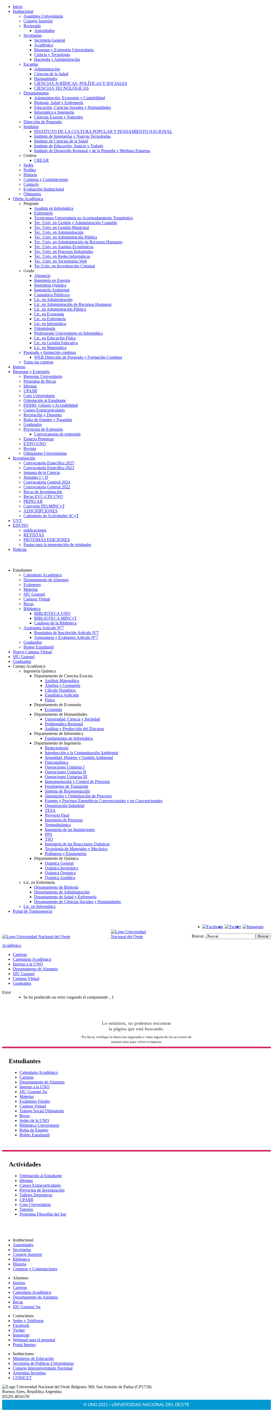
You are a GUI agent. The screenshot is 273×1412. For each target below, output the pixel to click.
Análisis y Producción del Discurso (74, 728)
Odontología (44, 328)
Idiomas (30, 386)
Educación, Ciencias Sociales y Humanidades (72, 107)
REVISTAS (33, 535)
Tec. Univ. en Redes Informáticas (62, 256)
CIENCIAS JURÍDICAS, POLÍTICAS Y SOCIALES (80, 83)
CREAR (41, 160)
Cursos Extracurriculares (44, 410)
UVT (17, 520)
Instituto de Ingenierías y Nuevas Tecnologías (72, 136)
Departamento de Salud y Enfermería (65, 897)
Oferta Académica (28, 198)
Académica (43, 45)
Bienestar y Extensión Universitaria (64, 50)
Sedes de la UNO (34, 1120)
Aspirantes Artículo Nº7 (43, 628)
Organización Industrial (64, 805)
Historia (30, 174)
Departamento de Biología (56, 887)
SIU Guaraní (34, 594)
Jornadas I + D (35, 477)
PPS (48, 834)
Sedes (28, 165)
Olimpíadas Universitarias (45, 453)
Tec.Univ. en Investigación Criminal (64, 266)
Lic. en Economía (49, 314)
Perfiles (29, 170)
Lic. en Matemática (50, 347)
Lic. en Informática (50, 323)
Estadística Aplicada (62, 695)
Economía (53, 709)
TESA (50, 810)
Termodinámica (58, 824)
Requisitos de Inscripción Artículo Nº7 (66, 632)
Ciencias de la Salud (51, 74)
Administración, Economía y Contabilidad (69, 98)
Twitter (19, 1330)
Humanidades (45, 78)
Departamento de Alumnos (46, 580)
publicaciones (34, 530)
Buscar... (199, 936)
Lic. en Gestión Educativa (56, 343)
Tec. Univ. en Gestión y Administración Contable (75, 222)
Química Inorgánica (61, 868)
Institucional (23, 11)
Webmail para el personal (34, 1340)
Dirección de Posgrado (42, 122)
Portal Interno (24, 1344)
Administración (47, 69)
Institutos (31, 126)
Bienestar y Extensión (31, 371)
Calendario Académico (42, 575)
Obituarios (32, 194)
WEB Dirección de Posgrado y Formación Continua (78, 357)
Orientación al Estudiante (44, 400)
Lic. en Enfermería (50, 319)
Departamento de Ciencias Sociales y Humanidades (77, 901)
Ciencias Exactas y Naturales (58, 117)
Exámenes (32, 584)
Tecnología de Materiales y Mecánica (76, 849)
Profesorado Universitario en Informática (68, 333)
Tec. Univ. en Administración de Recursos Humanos (78, 242)
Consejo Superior (38, 21)
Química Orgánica (60, 873)
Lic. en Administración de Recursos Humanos (72, 304)
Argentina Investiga (29, 1373)
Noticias (20, 549)
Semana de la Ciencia (41, 472)
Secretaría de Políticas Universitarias (43, 1363)
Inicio (17, 6)
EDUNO (20, 525)
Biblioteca (32, 608)
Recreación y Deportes (42, 415)
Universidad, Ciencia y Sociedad (72, 719)
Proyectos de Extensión (43, 429)
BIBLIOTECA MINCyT (55, 618)
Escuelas (30, 64)
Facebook (21, 1325)
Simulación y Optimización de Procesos (78, 796)
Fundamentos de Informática (69, 738)
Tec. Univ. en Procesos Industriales (63, 251)
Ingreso (19, 367)
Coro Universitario (39, 395)
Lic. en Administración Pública (60, 309)
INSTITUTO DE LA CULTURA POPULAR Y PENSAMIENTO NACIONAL (103, 131)
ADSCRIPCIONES (40, 511)
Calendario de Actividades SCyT (51, 515)
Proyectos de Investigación (42, 1190)
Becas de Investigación (42, 491)
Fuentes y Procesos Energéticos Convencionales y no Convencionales (103, 800)
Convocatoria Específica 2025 (48, 463)
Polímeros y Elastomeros (65, 853)
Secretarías (32, 35)
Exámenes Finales (34, 1101)
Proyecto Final (57, 815)
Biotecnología (56, 748)
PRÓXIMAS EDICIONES (46, 539)
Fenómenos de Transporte (66, 786)
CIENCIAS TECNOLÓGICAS (61, 88)
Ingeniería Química (50, 285)
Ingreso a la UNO (28, 964)
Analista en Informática (53, 208)
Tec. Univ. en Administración (58, 232)
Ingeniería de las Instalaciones (70, 829)
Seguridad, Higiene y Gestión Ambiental (79, 757)
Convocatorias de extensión (57, 434)
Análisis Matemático (62, 680)
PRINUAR (33, 501)
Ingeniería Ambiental (51, 290)
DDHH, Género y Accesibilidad (50, 405)
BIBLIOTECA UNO (52, 613)
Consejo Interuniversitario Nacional (43, 1368)
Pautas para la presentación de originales (57, 544)
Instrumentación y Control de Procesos (77, 781)
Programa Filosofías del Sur (42, 1214)
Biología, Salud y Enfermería (58, 102)
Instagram (21, 1335)
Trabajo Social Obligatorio (41, 1111)
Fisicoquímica (56, 762)
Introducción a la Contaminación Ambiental (81, 752)
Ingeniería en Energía (52, 280)
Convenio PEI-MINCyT (44, 506)
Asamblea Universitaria (43, 16)
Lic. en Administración (53, 299)
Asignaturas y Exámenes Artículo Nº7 (66, 637)
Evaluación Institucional (43, 189)
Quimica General (59, 863)
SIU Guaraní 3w (33, 1091)
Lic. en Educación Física (55, 338)
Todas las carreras (38, 362)
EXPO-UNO (34, 443)
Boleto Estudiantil (38, 647)
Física (50, 700)
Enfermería (43, 213)
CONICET (22, 1377)
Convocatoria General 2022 (46, 487)
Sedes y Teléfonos (28, 1320)
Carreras (20, 954)
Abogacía (42, 275)
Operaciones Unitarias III (66, 776)
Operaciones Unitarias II (65, 772)
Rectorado (32, 25)
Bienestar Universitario (42, 376)
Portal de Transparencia (32, 911)
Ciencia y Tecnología (52, 54)
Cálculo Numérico (60, 690)
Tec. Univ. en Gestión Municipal (61, 227)
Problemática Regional (64, 724)
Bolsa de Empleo (33, 1130)
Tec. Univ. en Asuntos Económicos (63, 246)
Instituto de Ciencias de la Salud (61, 141)
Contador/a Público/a (52, 294)
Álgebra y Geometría (62, 685)
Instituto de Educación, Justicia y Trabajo (68, 146)
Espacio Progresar (38, 439)
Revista (29, 448)
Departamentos (36, 93)
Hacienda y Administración (57, 59)
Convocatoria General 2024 (46, 482)
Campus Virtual (36, 599)
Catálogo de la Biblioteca (55, 623)
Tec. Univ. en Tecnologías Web (60, 261)
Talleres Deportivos (35, 1195)
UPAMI (30, 391)
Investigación (24, 458)
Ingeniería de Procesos (64, 820)
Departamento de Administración (62, 892)
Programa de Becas (39, 381)
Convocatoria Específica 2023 (48, 467)
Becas (28, 604)
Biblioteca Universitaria (39, 1125)
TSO (49, 839)
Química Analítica (60, 877)
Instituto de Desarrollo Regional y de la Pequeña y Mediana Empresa (92, 150)
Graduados (32, 424)
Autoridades (44, 30)
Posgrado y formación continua (49, 352)
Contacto (31, 184)
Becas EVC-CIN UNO (43, 496)
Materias (30, 589)
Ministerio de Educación (33, 1358)
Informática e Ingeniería (54, 112)
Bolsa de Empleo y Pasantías (47, 419)
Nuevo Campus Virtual (32, 652)
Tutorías (26, 1209)
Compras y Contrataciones (45, 179)
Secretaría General (49, 40)
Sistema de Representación (67, 791)
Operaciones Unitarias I (65, 767)
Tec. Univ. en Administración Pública (65, 237)
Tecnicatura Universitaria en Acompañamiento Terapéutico (83, 218)
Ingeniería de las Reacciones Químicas (77, 844)
